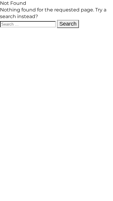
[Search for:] (28, 24)
